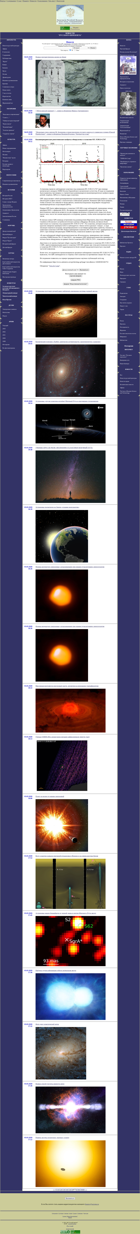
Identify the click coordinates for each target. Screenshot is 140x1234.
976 (71, 1190)
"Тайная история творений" (11, 121)
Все (121, 375)
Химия (122, 207)
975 (68, 1190)
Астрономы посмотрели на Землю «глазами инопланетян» (57, 507)
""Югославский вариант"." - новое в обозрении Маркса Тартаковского (62, 111)
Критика (5, 83)
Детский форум (7, 247)
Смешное (123, 282)
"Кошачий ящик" (8, 127)
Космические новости (126, 117)
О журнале (123, 299)
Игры (121, 272)
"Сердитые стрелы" (9, 134)
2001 (4, 335)
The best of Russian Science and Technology (128, 392)
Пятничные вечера (8, 259)
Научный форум (7, 234)
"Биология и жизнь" (126, 167)
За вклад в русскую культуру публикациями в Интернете (11, 288)
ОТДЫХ (128, 263)
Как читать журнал (126, 303)
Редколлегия (123, 293)
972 (59, 1190)
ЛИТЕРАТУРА (11, 40)
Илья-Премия (7, 299)
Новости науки (124, 381)
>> (86, 1190)
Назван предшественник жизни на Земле (51, 57)
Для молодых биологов (128, 231)
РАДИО (128, 252)
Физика (122, 204)
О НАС (129, 287)
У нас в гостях (7, 93)
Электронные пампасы (10, 309)
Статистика (79, 1213)
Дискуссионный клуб (9, 231)
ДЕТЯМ (11, 305)
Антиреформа (124, 183)
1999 (4, 341)
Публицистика (7, 58)
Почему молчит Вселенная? (128, 52)
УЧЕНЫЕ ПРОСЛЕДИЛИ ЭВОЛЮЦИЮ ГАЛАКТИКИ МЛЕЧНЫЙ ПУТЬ (64, 448)
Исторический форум (9, 244)
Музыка (5, 154)
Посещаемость (124, 327)
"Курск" (5, 61)
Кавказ (5, 64)
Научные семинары (126, 142)
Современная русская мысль (11, 181)
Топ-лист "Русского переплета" (126, 356)
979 (80, 1190)
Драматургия (7, 77)
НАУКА (128, 40)
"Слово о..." (6, 117)
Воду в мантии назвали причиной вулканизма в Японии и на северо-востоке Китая (67, 856)
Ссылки (75, 1213)
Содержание (11, 1)
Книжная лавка (7, 99)
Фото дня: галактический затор (47, 1024)
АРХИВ (11, 321)
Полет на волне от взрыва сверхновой (50, 796)
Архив (70, 1213)
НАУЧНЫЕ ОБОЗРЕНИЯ (128, 148)
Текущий (5, 325)
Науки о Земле (124, 194)
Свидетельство (67, 43)
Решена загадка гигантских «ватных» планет (52, 1137)
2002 (4, 332)
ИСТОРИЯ (11, 190)
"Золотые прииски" (8, 130)
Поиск (122, 321)
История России (7, 195)
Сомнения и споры (8, 87)
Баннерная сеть (124, 360)
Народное (123, 278)
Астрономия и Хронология (11, 210)
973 (62, 1190)
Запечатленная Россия (9, 216)
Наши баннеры (124, 363)
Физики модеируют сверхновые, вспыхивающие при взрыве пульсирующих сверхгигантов (70, 567)
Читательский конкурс (10, 296)
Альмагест (6, 213)
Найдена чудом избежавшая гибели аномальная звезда (56, 970)
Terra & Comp (54, 266)
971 (56, 1190)
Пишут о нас (124, 306)
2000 (4, 338)
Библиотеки (123, 340)
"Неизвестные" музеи (9, 158)
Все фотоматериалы (9, 348)
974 (65, 1190)
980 (83, 1190)
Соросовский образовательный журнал (128, 187)
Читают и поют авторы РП (128, 257)
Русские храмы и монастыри (8, 165)
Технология (123, 201)
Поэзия (5, 74)
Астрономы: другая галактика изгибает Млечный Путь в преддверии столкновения (67, 401)
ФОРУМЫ (11, 225)
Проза (4, 71)
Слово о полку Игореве (10, 202)
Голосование (43, 1)
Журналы (123, 330)
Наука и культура (125, 88)
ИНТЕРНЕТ (129, 349)
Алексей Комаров (72, 1223)
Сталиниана (6, 220)
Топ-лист (51, 1)
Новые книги (6, 90)
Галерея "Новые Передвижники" (70, 1216)
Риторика (5, 161)
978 (77, 1190)
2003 (4, 328)
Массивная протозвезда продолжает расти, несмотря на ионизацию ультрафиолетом (67, 686)
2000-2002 (128, 91)
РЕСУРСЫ (128, 315)
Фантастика (6, 312)
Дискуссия (60, 1)
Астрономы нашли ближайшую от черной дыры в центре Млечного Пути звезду (66, 913)
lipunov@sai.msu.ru (92, 1204)
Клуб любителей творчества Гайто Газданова (11, 267)
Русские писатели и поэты (128, 333)
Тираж (122, 309)
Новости (33, 1)
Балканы (5, 68)
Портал (2, 1)
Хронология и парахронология (8, 206)
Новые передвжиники (9, 148)
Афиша (5, 49)
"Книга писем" (7, 124)
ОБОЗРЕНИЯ (11, 108)
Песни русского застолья (127, 275)
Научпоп (122, 246)
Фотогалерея (6, 151)
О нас (19, 1)
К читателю (6, 52)
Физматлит (123, 134)
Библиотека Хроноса (126, 242)
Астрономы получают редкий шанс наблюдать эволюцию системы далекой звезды (66, 291)
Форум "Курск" (7, 241)
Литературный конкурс (10, 293)
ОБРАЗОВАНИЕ (128, 172)
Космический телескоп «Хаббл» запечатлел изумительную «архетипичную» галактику (68, 342)
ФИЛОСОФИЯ (11, 175)
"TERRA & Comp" (125, 158)
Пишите (26, 1)
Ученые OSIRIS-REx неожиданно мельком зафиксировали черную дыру (63, 737)
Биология (123, 191)
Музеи (122, 269)
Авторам (122, 296)
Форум (5, 316)
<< (54, 1190)
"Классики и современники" (11, 114)
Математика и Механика (127, 197)
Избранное (123, 336)
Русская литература (126, 210)
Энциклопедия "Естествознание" (125, 126)
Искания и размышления (10, 80)
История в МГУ (7, 199)
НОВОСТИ (128, 369)
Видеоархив (6, 169)
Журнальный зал (8, 103)
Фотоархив (6, 344)
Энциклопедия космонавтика (124, 121)
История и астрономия (127, 82)
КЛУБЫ (11, 253)
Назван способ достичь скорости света (50, 1084)
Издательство (7, 96)
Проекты (122, 324)
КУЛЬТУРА (11, 139)
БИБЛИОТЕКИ (129, 237)
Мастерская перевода (9, 277)
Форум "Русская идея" (9, 237)
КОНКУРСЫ (11, 283)
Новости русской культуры (11, 45)
